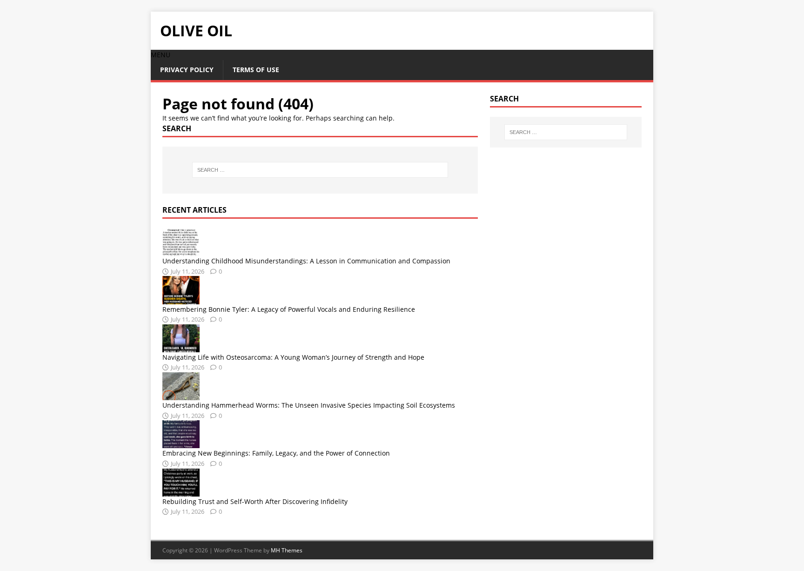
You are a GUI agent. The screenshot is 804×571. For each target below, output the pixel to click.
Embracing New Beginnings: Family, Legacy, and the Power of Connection (276, 453)
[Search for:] (320, 170)
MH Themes (286, 550)
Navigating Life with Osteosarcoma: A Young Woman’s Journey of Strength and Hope (293, 357)
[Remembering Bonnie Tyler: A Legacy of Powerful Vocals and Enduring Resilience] (181, 298)
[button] (160, 54)
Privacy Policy (187, 69)
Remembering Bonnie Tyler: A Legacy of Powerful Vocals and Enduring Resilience (288, 309)
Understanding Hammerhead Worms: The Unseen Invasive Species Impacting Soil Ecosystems (308, 405)
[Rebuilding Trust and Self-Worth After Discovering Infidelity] (181, 490)
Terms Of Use (256, 69)
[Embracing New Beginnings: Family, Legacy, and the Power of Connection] (181, 442)
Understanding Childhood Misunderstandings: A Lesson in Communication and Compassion (306, 260)
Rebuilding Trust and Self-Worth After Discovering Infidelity (255, 501)
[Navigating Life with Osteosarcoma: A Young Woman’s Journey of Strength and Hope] (181, 346)
